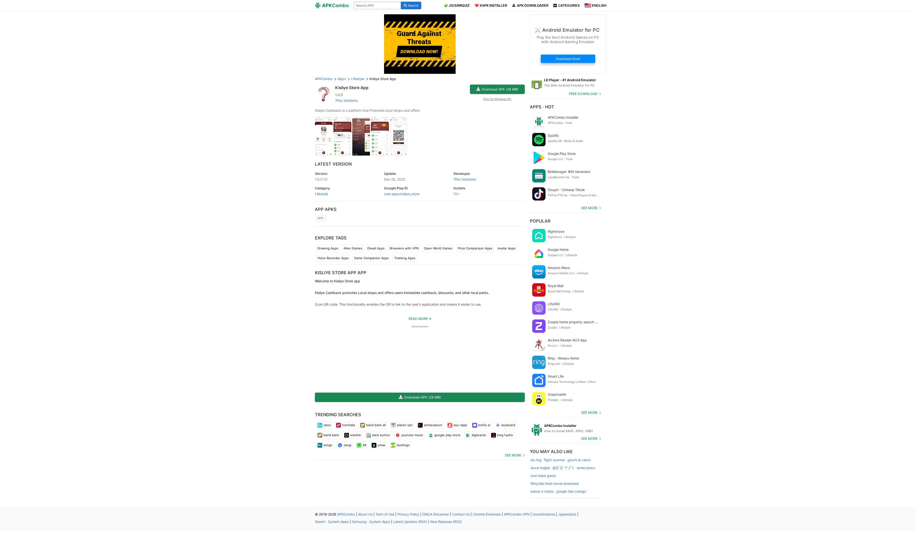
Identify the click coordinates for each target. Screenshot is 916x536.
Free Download (583, 94)
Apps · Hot (542, 106)
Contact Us (461, 514)
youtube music (412, 435)
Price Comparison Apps (475, 248)
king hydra (505, 435)
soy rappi (460, 425)
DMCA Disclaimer (435, 514)
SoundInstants (544, 514)
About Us (365, 514)
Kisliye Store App (352, 87)
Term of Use (384, 514)
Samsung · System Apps (371, 522)
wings (327, 445)
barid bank (331, 435)
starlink (355, 435)
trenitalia (348, 425)
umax (381, 445)
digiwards (479, 435)
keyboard (508, 425)
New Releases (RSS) (446, 522)
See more (513, 455)
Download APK (500, 89)
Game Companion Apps (371, 258)
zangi (347, 445)
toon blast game (543, 476)
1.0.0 (321, 179)
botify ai (484, 425)
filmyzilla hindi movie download (555, 483)
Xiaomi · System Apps (332, 522)
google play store (447, 435)
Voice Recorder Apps (333, 258)
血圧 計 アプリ (563, 468)
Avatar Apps (506, 248)
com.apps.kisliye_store (401, 194)
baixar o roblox (542, 491)
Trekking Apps (404, 258)
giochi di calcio (579, 460)
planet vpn (405, 425)
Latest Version (333, 164)
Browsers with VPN (404, 248)
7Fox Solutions (346, 100)
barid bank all (376, 425)
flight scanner (554, 460)
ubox (327, 425)
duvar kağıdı (540, 468)
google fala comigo (571, 491)
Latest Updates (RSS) (410, 522)
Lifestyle (321, 194)
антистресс (586, 468)
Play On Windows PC (497, 99)
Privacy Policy (408, 514)
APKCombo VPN (517, 514)
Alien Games (353, 248)
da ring (536, 460)
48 (364, 445)
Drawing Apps (327, 248)
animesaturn (433, 425)
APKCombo (324, 79)
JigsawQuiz (567, 514)
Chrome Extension (487, 514)
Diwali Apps (376, 248)
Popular (540, 220)
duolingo (403, 445)
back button (381, 435)
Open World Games (438, 248)
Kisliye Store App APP (340, 272)
